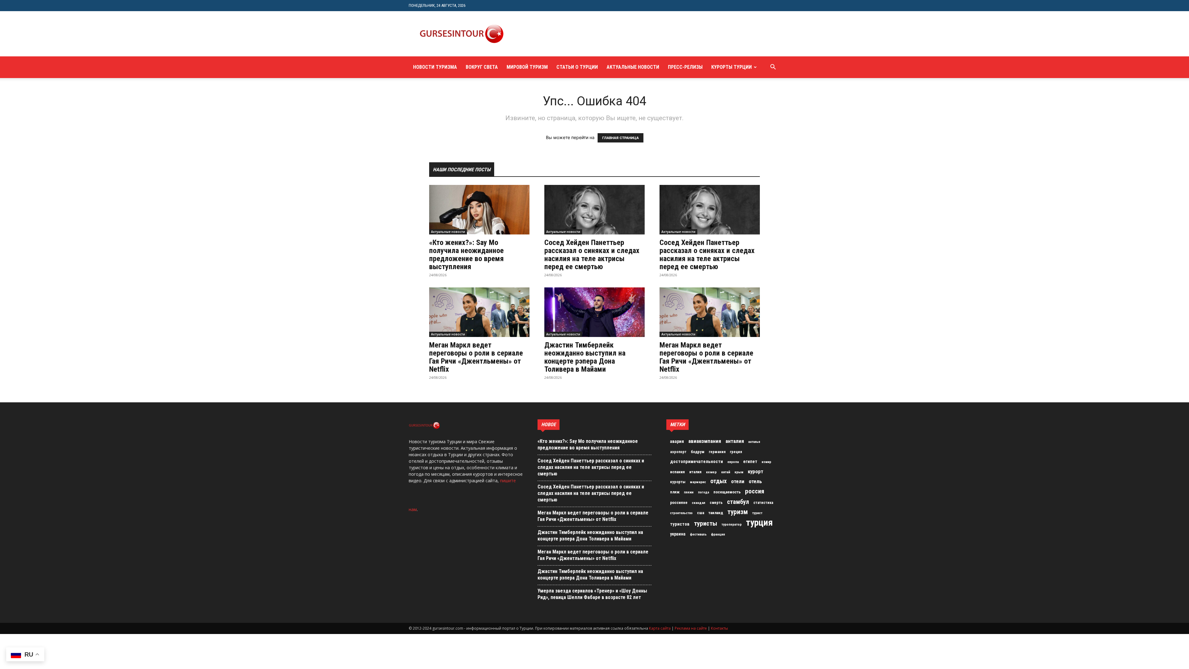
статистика (763, 503)
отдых (718, 481)
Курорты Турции (731, 67)
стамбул (738, 502)
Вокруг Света (482, 67)
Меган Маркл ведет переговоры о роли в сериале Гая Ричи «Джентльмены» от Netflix (476, 357)
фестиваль (698, 534)
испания (677, 472)
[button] (772, 68)
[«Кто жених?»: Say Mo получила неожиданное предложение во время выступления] (479, 209)
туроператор (731, 524)
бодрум (697, 451)
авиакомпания (704, 441)
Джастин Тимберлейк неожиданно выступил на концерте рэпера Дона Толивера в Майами (584, 357)
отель (755, 481)
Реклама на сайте (691, 628)
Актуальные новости (633, 67)
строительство (681, 513)
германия (717, 452)
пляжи (689, 492)
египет (750, 461)
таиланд (715, 512)
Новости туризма (435, 67)
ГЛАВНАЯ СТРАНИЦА (620, 138)
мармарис (698, 482)
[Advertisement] (626, 34)
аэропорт (678, 452)
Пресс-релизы (685, 67)
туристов (680, 524)
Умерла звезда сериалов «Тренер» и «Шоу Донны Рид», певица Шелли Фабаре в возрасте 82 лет (592, 594)
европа (733, 462)
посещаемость (727, 492)
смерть (716, 503)
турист (757, 513)
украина (678, 534)
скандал (698, 503)
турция (759, 522)
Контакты (719, 628)
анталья (754, 442)
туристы (705, 523)
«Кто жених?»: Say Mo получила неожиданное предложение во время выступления (466, 254)
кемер (711, 472)
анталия (734, 441)
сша (700, 512)
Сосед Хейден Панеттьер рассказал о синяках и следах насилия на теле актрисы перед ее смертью (591, 254)
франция (718, 534)
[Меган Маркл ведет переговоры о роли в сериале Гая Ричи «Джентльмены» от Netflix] (479, 312)
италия (695, 472)
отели (737, 481)
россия (754, 491)
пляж (675, 492)
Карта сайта (660, 628)
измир (766, 462)
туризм (737, 512)
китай (725, 472)
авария (677, 441)
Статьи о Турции (577, 67)
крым (738, 472)
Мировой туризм (527, 67)
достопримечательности (696, 461)
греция (736, 452)
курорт (755, 471)
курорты (678, 481)
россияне (678, 502)
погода (703, 492)
